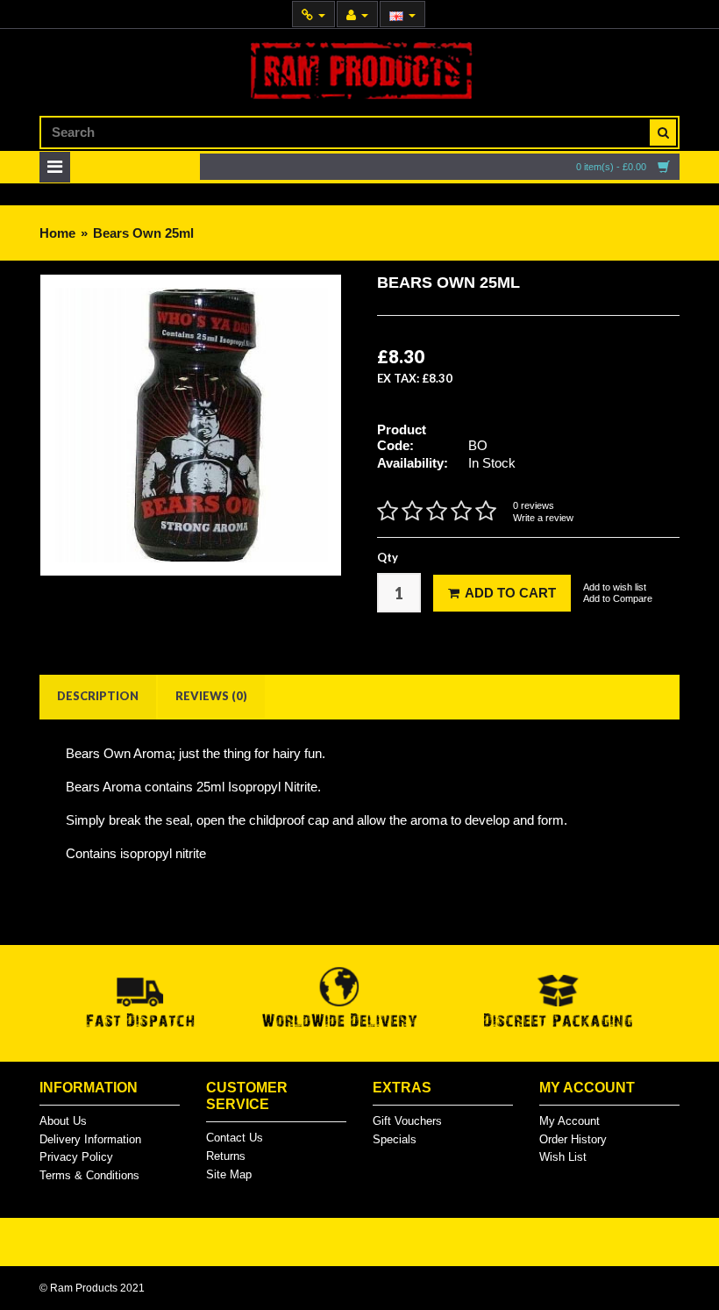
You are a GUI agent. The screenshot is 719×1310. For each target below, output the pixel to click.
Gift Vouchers (407, 1120)
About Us (63, 1120)
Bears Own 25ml (143, 232)
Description (98, 696)
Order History (573, 1139)
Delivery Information (90, 1139)
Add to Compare (617, 598)
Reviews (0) (211, 696)
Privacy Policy (76, 1156)
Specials (394, 1139)
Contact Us (234, 1137)
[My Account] (357, 14)
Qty (387, 557)
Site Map (229, 1174)
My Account (569, 1120)
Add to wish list (614, 587)
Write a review (543, 517)
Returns (226, 1156)
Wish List (563, 1156)
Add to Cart (510, 592)
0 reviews (533, 505)
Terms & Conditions (89, 1175)
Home (57, 232)
